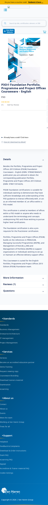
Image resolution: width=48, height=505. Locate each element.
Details (7, 159)
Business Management (9, 329)
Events (3, 413)
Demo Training (6, 367)
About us (4, 409)
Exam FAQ (4, 455)
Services (3, 358)
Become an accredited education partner (17, 362)
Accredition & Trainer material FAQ (14, 468)
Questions (9, 290)
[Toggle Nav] (5, 10)
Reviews (9, 284)
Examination (5, 384)
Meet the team (6, 417)
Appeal (3, 464)
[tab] (24, 159)
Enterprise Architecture (10, 333)
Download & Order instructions (13, 450)
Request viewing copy (9, 371)
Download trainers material (11, 380)
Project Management (9, 342)
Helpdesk (4, 441)
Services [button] (7, 351)
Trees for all (5, 426)
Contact (3, 404)
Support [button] (7, 435)
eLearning (4, 389)
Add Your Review (13, 105)
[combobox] (24, 23)
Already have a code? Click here (16, 137)
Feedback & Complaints (10, 446)
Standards (4, 325)
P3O (3, 97)
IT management (6, 338)
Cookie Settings (6, 473)
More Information (13, 277)
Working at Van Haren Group (12, 422)
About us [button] (8, 398)
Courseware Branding (9, 375)
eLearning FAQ (6, 459)
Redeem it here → (35, 2)
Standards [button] (9, 318)
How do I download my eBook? (15, 142)
